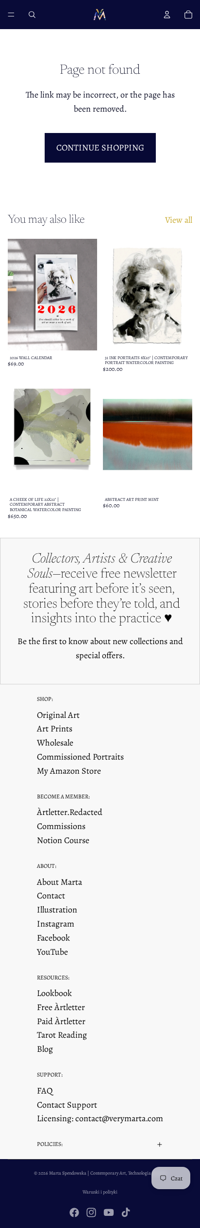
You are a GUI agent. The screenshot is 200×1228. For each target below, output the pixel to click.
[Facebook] (74, 1212)
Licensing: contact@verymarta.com (100, 1118)
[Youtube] (109, 1212)
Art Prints (54, 728)
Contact (51, 895)
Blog (45, 1049)
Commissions (61, 826)
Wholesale (55, 742)
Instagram (55, 923)
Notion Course (63, 840)
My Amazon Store (69, 771)
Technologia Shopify (147, 1173)
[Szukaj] (32, 14)
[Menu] (11, 14)
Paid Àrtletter (61, 1021)
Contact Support (67, 1105)
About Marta (59, 882)
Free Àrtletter (61, 1007)
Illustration (57, 909)
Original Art (58, 715)
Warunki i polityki (100, 1192)
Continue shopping (100, 147)
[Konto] (167, 14)
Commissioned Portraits (80, 757)
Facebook (53, 938)
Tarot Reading (62, 1035)
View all (178, 220)
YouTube (52, 952)
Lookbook (54, 993)
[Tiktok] (126, 1212)
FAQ (45, 1090)
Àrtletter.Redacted (69, 812)
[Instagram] (91, 1212)
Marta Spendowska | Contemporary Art (87, 1173)
